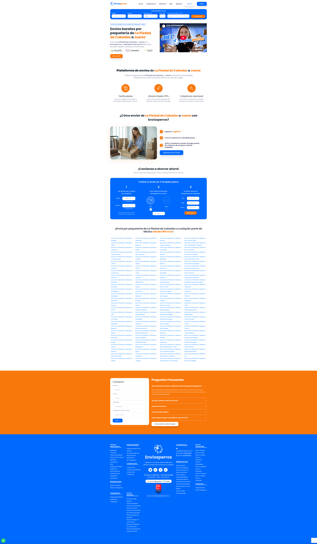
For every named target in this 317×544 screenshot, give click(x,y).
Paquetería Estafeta (116, 497)
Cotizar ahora (190, 213)
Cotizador (113, 453)
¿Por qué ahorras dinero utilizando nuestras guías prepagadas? (177, 386)
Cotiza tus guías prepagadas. (160, 394)
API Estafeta (130, 458)
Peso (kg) (162, 13)
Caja (150, 206)
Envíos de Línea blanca (134, 506)
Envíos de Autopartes (133, 513)
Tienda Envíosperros (116, 455)
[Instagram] (155, 470)
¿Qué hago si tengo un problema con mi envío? (170, 418)
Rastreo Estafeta (115, 485)
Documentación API (133, 453)
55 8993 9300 (187, 453)
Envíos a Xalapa (200, 476)
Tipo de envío (147, 13)
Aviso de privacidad (167, 475)
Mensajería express (182, 479)
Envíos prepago (181, 493)
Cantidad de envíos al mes (121, 410)
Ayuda (141, 4)
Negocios (179, 4)
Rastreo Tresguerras (116, 488)
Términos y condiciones (151, 475)
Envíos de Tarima (132, 508)
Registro (201, 4)
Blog (170, 4)
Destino (130, 13)
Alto (183, 198)
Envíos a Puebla (200, 455)
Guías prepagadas (182, 477)
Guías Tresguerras (201, 490)
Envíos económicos (182, 470)
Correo (115, 394)
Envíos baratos (180, 465)
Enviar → (117, 420)
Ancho (182, 207)
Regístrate (113, 450)
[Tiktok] (166, 470)
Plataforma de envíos (117, 457)
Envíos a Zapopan (200, 466)
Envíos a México (200, 450)
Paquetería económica (183, 482)
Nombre (115, 385)
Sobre (166, 206)
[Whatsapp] (3, 540)
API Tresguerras (131, 460)
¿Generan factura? (159, 406)
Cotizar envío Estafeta (134, 470)
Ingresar (189, 4)
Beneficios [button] (162, 4)
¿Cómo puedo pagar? (160, 412)
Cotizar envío (198, 16)
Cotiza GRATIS (116, 56)
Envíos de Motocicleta (133, 510)
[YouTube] (150, 470)
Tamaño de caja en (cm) (175, 13)
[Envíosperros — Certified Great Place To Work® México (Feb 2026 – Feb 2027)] (158, 489)
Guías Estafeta (200, 488)
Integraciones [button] (151, 4)
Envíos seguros (180, 475)
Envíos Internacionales (183, 484)
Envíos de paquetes (182, 468)
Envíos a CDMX (199, 453)
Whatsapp (116, 402)
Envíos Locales (180, 491)
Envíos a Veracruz (200, 473)
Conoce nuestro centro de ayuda (165, 424)
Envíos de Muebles (132, 503)
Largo (182, 203)
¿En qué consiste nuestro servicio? (165, 401)
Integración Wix (115, 473)
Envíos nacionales (181, 472)
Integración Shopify (116, 466)
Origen (114, 13)
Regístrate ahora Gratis (171, 153)
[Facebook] (160, 470)
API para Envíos (131, 455)
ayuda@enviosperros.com (184, 451)
